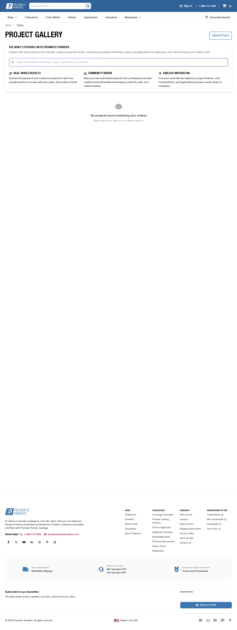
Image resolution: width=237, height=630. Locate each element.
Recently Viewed (220, 17)
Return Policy (186, 524)
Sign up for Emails (208, 605)
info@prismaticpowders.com (63, 534)
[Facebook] (8, 542)
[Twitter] (16, 542)
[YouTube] (24, 542)
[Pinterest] (47, 542)
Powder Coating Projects (160, 521)
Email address (186, 591)
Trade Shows (213, 515)
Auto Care (212, 529)
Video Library (159, 546)
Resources (131, 17)
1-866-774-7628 (32, 534)
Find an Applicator (161, 527)
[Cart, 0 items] (227, 6)
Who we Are (186, 515)
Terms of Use (186, 538)
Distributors (158, 551)
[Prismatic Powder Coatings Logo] (16, 6)
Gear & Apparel (133, 533)
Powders (129, 519)
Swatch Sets (131, 524)
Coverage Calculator (162, 515)
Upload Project (220, 35)
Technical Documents (163, 541)
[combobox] (118, 62)
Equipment (130, 529)
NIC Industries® (215, 519)
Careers (184, 543)
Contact (184, 519)
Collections (130, 515)
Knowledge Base (161, 537)
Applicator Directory (162, 532)
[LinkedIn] (31, 542)
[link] (20, 25)
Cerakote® (212, 524)
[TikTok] (55, 542)
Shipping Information (190, 529)
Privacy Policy (187, 533)
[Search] (88, 6)
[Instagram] (39, 542)
